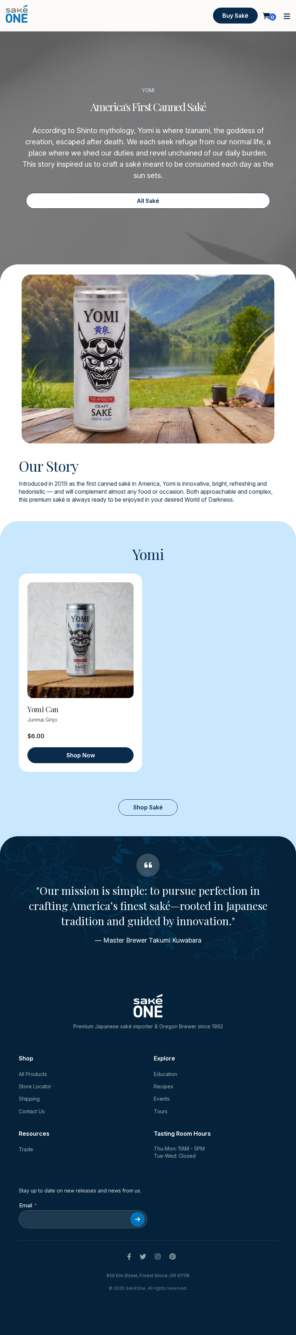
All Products (33, 1074)
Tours (160, 1111)
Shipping (29, 1099)
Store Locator (35, 1086)
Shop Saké (148, 807)
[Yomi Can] (80, 640)
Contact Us (32, 1111)
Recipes (163, 1086)
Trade (26, 1149)
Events (162, 1099)
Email (25, 1205)
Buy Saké (235, 15)
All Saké (148, 200)
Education (165, 1074)
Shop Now (80, 755)
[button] (287, 16)
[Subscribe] (137, 1219)
